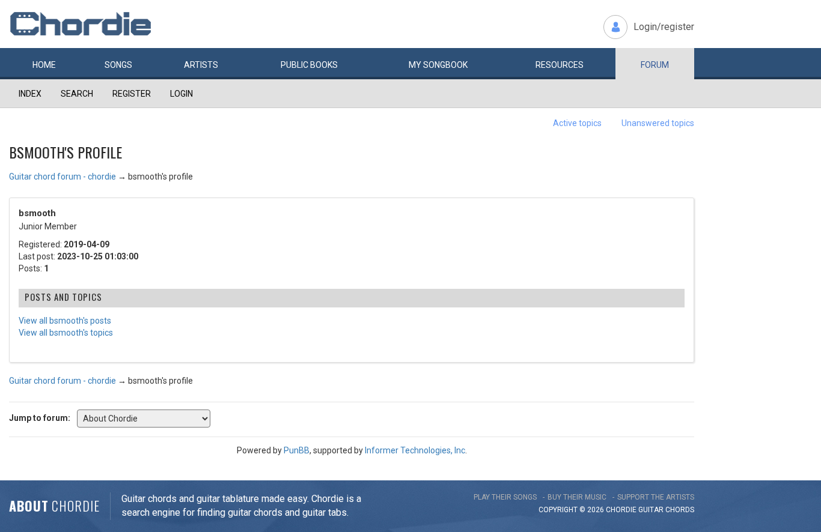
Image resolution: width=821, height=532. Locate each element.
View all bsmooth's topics (66, 332)
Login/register (663, 26)
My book (438, 65)
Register (131, 93)
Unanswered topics (657, 123)
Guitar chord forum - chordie (62, 176)
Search (77, 93)
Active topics (577, 123)
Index (30, 93)
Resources (560, 65)
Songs (118, 65)
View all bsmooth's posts (65, 320)
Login (181, 93)
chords (679, 510)
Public (309, 65)
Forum (655, 65)
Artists (201, 65)
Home (44, 65)
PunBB (297, 450)
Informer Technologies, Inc (415, 450)
